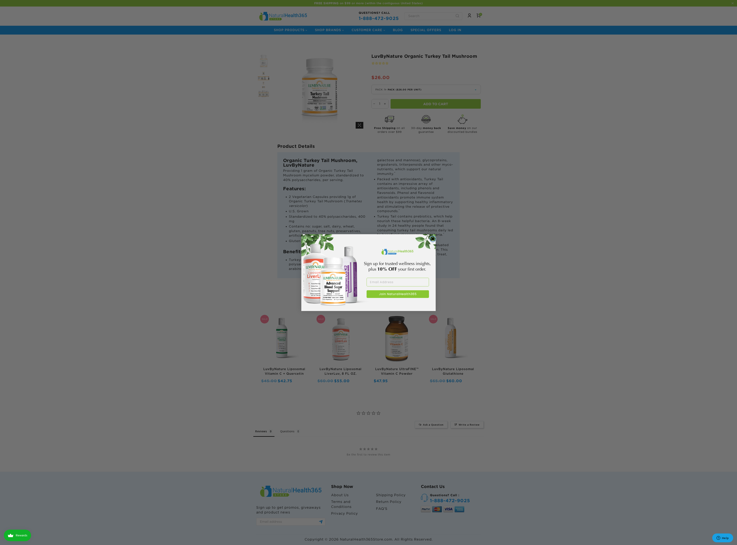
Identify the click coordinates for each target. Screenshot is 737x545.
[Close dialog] (433, 239)
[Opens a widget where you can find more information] (722, 538)
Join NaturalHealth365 (398, 294)
